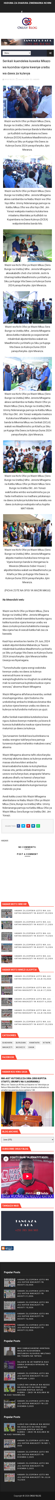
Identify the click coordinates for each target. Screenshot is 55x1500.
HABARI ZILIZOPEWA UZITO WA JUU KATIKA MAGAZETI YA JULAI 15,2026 (33, 1477)
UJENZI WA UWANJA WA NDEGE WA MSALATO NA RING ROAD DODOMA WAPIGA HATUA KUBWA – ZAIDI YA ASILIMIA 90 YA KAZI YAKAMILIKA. (27, 1390)
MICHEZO (20, 1047)
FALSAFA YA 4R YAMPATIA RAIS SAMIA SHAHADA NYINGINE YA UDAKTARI (33, 1364)
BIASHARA (7, 1043)
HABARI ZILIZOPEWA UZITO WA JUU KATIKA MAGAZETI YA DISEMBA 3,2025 (33, 1465)
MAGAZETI (8, 1047)
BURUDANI (21, 1043)
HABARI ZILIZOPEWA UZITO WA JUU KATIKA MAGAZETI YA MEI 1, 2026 (34, 1443)
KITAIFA (46, 1043)
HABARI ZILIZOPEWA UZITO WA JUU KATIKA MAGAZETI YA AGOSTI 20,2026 (33, 1282)
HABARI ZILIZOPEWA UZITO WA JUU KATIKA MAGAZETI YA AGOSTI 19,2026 (33, 1304)
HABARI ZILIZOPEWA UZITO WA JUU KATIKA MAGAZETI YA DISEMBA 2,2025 (33, 1454)
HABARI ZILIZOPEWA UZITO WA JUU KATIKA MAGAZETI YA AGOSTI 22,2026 (33, 1327)
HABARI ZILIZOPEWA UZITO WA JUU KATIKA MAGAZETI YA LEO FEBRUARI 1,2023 (33, 1375)
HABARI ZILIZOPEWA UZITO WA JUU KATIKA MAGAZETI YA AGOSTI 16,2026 (33, 1316)
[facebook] (22, 12)
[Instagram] (32, 9)
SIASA (31, 1047)
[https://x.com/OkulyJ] (27, 9)
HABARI (36, 79)
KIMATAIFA (34, 1043)
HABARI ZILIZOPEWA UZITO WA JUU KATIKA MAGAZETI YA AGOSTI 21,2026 (33, 1293)
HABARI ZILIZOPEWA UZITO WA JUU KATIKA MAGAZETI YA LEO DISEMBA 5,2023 (33, 1403)
